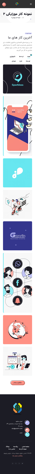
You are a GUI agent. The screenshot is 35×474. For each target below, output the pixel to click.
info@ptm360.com (17, 429)
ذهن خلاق (17, 171)
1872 (21, 433)
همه (28, 57)
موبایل (14, 61)
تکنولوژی (12, 57)
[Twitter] (22, 463)
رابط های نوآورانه (17, 328)
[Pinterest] (16, 463)
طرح (21, 61)
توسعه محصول (17, 234)
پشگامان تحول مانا (17, 456)
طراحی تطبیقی (17, 124)
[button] (4, 4)
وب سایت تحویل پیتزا (17, 203)
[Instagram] (12, 463)
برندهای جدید (17, 77)
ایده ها (21, 57)
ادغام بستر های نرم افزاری (17, 359)
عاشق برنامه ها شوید (17, 281)
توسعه (28, 61)
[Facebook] (19, 463)
